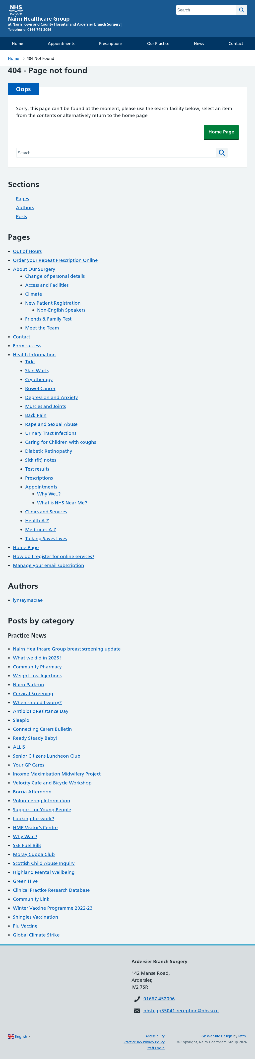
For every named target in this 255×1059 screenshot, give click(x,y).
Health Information (34, 355)
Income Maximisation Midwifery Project (57, 774)
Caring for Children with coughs (60, 442)
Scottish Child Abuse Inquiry (44, 863)
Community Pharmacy (37, 667)
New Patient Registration (53, 303)
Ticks (30, 362)
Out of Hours (27, 251)
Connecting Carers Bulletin (42, 729)
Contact (236, 43)
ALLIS (19, 747)
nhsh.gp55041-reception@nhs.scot (181, 1011)
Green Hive (25, 881)
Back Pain (36, 415)
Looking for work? (33, 818)
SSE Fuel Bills (27, 845)
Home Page (221, 132)
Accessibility (155, 1036)
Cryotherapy (39, 379)
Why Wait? (25, 836)
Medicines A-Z (40, 529)
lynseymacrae (28, 600)
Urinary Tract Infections (50, 433)
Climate (33, 294)
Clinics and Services (46, 512)
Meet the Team (42, 328)
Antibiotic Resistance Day (40, 711)
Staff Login (156, 1048)
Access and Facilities (46, 285)
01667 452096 (159, 999)
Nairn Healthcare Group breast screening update (67, 649)
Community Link (31, 899)
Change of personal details (55, 276)
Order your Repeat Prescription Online (55, 260)
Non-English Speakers (61, 310)
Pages (22, 199)
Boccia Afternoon (32, 792)
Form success (27, 346)
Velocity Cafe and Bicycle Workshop (52, 783)
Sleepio (21, 720)
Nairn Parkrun (28, 685)
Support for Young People (42, 810)
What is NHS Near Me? (62, 503)
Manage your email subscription (48, 565)
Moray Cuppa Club (34, 854)
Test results (37, 469)
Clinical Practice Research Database (51, 890)
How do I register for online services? (53, 556)
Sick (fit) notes (40, 460)
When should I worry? (37, 702)
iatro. (242, 1036)
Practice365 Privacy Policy (144, 1042)
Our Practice (158, 43)
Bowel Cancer (40, 388)
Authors (25, 207)
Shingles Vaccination (35, 917)
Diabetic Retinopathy (48, 451)
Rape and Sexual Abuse (51, 424)
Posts (21, 216)
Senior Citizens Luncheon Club (46, 756)
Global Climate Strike (36, 935)
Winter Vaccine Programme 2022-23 (53, 908)
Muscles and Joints (45, 406)
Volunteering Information (41, 801)
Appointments (61, 43)
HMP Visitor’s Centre (35, 827)
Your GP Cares (28, 765)
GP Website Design (216, 1036)
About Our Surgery (34, 269)
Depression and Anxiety (51, 397)
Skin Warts (37, 370)
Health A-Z (37, 521)
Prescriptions (110, 43)
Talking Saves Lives (46, 538)
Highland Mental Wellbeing (44, 872)
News (199, 43)
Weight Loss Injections (37, 676)
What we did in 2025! (37, 658)
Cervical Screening (33, 693)
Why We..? (49, 494)
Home (17, 43)
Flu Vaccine (25, 926)
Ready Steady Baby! (35, 738)
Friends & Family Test (48, 319)
